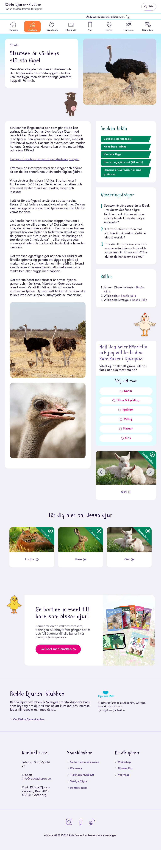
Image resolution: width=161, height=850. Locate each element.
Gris (128, 438)
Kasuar (128, 428)
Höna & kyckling (128, 400)
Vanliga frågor (78, 781)
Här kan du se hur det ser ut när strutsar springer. (44, 159)
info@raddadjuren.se (36, 778)
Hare (78, 559)
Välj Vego (123, 775)
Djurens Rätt (125, 768)
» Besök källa (127, 296)
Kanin (128, 391)
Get (124, 492)
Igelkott (127, 409)
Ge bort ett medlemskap (84, 762)
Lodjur (29, 559)
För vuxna (76, 768)
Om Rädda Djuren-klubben (28, 719)
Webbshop (124, 762)
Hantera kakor (78, 788)
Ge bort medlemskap (56, 649)
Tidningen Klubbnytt (82, 775)
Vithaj (128, 419)
